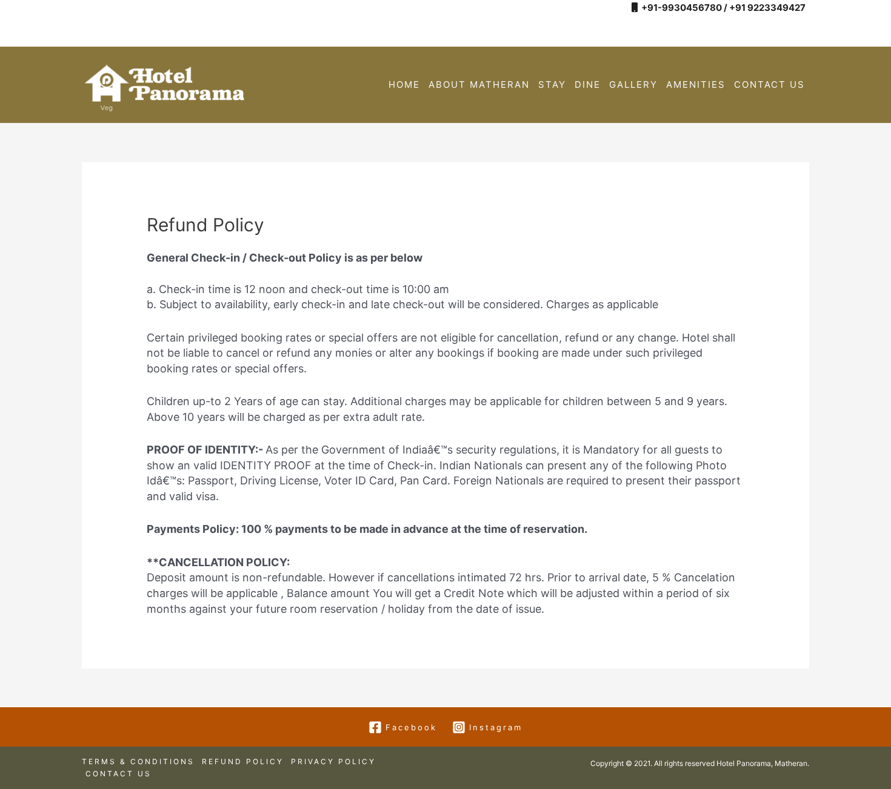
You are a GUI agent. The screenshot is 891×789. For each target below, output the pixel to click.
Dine (588, 84)
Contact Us (769, 84)
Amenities (696, 84)
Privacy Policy (333, 761)
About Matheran (479, 84)
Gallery (633, 84)
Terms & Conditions (138, 761)
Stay (552, 84)
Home (404, 84)
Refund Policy (243, 761)
